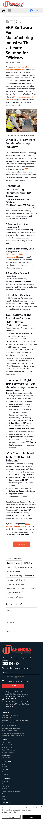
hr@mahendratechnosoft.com (14, 696)
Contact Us (5, 789)
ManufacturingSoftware (15, 580)
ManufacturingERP (13, 571)
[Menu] (10, 11)
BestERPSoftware (13, 563)
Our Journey (5, 784)
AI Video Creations (8, 753)
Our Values (5, 786)
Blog (3, 764)
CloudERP (10, 567)
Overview (5, 781)
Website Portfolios (8, 745)
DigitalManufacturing (14, 593)
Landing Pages (6, 742)
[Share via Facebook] (7, 604)
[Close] (40, 807)
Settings (11, 817)
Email (4, 673)
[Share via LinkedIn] (16, 604)
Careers (4, 794)
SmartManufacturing (25, 567)
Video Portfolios (7, 747)
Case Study (5, 767)
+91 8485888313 (10, 699)
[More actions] (36, 22)
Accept (32, 817)
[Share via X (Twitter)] (11, 604)
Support (4, 799)
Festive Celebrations (8, 750)
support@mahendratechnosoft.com (16, 694)
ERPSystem (29, 576)
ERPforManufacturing (14, 576)
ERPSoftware (28, 563)
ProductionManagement (15, 584)
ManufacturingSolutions (15, 597)
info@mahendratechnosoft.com (15, 692)
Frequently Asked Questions (11, 791)
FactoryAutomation (29, 588)
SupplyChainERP (13, 588)
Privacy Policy (12, 812)
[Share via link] (21, 604)
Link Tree (5, 769)
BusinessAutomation (14, 559)
